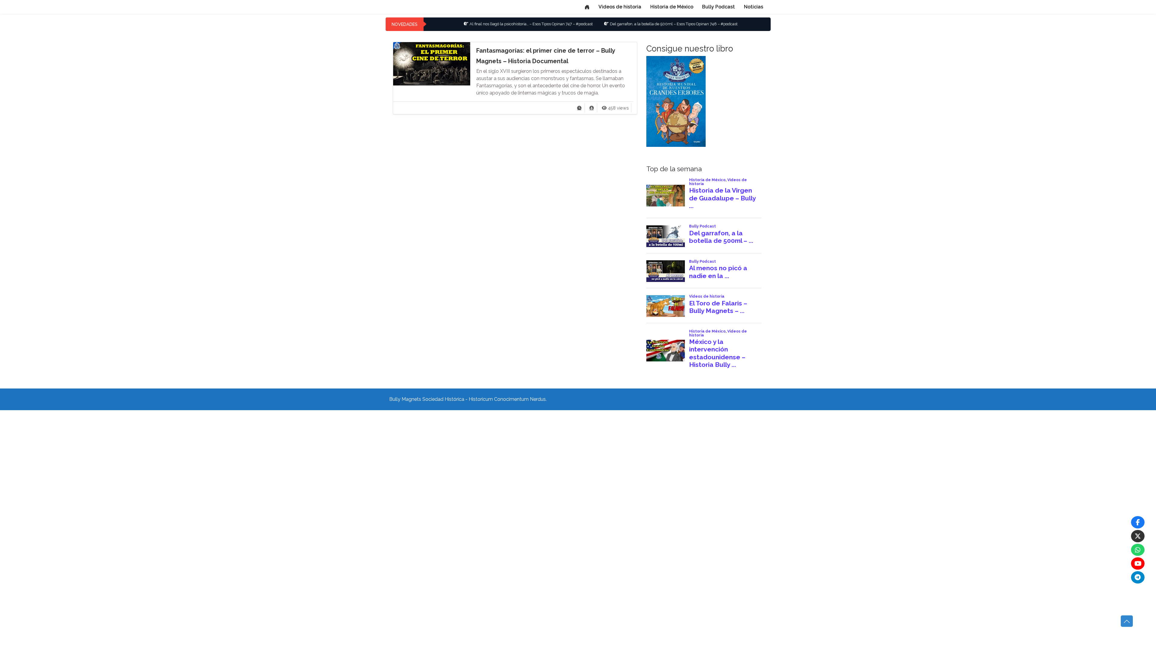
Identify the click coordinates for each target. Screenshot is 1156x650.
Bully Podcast (718, 7)
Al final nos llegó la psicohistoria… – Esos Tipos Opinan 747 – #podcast (496, 24)
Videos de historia (619, 7)
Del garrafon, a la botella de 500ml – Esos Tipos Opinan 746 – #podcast (639, 24)
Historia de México (671, 7)
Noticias (753, 7)
